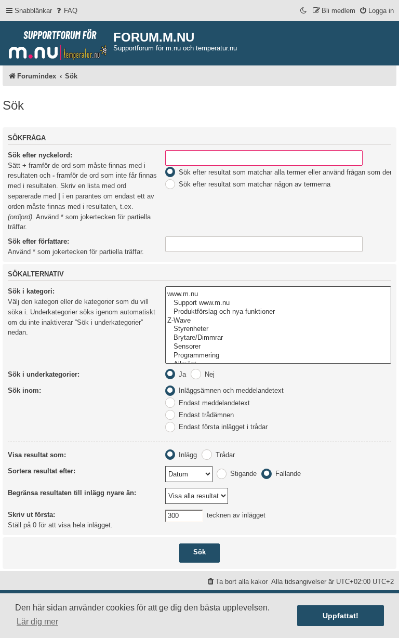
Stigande (242, 473)
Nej (209, 374)
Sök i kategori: (31, 291)
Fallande (287, 473)
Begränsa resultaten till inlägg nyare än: (72, 493)
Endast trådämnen (205, 415)
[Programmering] (278, 355)
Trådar (224, 455)
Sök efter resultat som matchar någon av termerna (253, 184)
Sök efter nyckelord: (40, 155)
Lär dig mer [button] (37, 621)
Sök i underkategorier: (43, 374)
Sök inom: (24, 390)
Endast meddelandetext (213, 403)
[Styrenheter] (278, 329)
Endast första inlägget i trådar (222, 427)
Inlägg (187, 455)
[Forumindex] (58, 42)
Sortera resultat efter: (41, 471)
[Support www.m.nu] (278, 303)
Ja (181, 374)
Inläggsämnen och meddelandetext (230, 390)
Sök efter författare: (38, 241)
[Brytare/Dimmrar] (278, 338)
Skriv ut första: (31, 515)
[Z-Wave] (278, 320)
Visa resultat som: (37, 455)
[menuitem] (66, 10)
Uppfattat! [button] (340, 616)
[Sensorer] (278, 346)
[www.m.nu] (278, 294)
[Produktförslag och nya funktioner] (278, 312)
